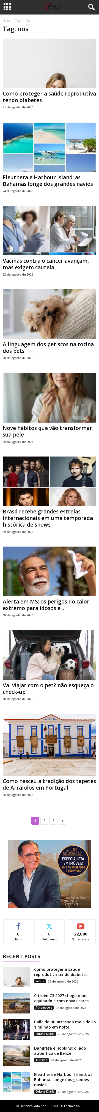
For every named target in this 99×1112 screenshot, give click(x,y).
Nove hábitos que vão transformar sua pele (47, 431)
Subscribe (80, 924)
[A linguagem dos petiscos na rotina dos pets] (49, 314)
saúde (39, 981)
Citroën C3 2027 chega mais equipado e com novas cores (61, 998)
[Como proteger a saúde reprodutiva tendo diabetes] (49, 63)
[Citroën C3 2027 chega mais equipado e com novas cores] (16, 1003)
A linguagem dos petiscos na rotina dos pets (48, 347)
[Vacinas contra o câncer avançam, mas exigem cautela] (49, 230)
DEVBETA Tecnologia (65, 1106)
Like (18, 924)
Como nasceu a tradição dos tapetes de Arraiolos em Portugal (49, 784)
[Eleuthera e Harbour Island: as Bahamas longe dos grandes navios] (49, 147)
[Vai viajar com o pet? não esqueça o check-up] (49, 655)
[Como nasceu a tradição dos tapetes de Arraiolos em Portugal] (49, 745)
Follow (49, 924)
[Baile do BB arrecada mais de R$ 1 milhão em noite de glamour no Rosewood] (16, 1029)
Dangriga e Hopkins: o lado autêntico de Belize (60, 1050)
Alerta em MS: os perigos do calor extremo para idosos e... (46, 605)
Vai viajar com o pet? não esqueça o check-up (48, 688)
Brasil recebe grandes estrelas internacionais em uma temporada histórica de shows (48, 518)
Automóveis (43, 1007)
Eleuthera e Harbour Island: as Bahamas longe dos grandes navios (48, 180)
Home (6, 20)
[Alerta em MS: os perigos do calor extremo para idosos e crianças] (49, 571)
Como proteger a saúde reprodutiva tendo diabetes (49, 97)
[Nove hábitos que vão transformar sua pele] (49, 397)
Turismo (41, 1060)
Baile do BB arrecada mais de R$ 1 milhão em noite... (65, 1024)
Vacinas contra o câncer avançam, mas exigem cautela (46, 264)
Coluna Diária (44, 1034)
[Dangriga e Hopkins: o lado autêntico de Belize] (16, 1055)
